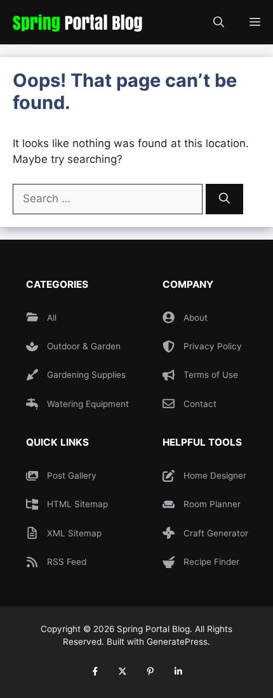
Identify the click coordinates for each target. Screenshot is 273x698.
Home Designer (214, 475)
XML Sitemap (74, 533)
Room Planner (212, 504)
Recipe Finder (211, 562)
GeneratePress (177, 642)
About (195, 318)
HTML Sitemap (77, 504)
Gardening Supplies (86, 375)
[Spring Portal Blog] (74, 22)
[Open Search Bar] (219, 22)
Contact (199, 404)
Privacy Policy (212, 346)
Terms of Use (210, 375)
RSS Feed (66, 562)
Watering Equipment (88, 404)
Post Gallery (72, 475)
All (52, 318)
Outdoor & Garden (84, 346)
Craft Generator (215, 533)
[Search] (224, 199)
